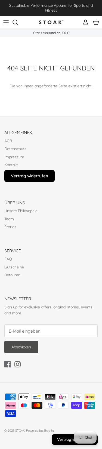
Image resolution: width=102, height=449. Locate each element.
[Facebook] (7, 364)
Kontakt (11, 164)
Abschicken (21, 347)
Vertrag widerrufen (29, 175)
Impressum (14, 156)
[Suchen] (18, 22)
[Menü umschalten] (6, 22)
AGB (8, 140)
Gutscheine (14, 267)
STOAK (20, 430)
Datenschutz (15, 148)
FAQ (8, 258)
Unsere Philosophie (21, 210)
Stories (10, 226)
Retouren (12, 275)
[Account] (84, 22)
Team (9, 218)
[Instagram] (17, 364)
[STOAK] (51, 22)
